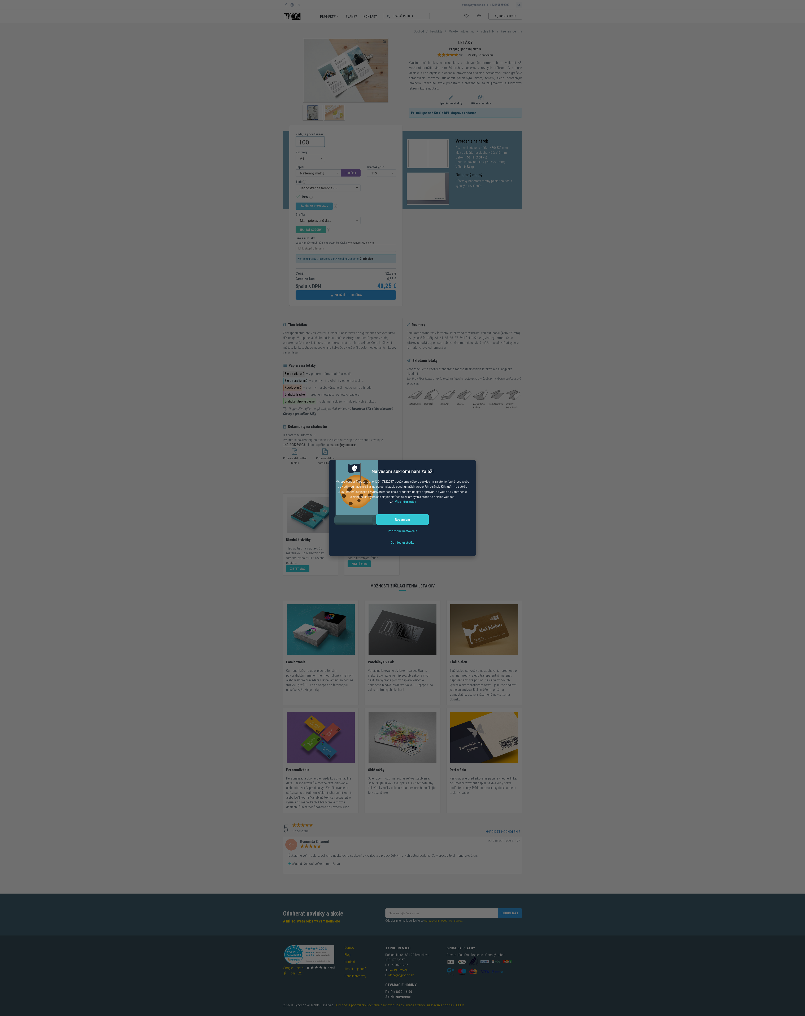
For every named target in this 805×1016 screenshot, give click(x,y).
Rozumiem (402, 519)
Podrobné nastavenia (402, 531)
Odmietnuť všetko (402, 542)
